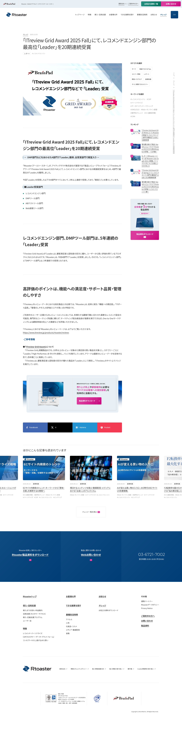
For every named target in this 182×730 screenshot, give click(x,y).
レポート (27, 53)
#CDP (149, 99)
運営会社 (121, 3)
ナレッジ (25, 34)
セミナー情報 (136, 74)
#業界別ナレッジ (136, 113)
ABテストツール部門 (34, 203)
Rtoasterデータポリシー (150, 604)
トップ (174, 74)
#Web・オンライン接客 (149, 109)
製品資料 (145, 625)
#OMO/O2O (134, 109)
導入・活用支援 (29, 605)
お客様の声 (71, 596)
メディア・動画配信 (73, 630)
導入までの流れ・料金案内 (32, 610)
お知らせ (102, 596)
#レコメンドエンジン (38, 53)
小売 (67, 623)
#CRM (132, 116)
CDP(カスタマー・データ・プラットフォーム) (38, 637)
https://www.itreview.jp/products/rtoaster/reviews (46, 332)
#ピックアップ (57, 497)
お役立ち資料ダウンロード (108, 610)
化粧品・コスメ (71, 626)
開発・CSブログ (137, 79)
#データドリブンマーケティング (141, 106)
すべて (134, 69)
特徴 (25, 628)
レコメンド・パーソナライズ (32, 633)
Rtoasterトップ (30, 596)
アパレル (69, 619)
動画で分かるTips (145, 69)
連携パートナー (147, 601)
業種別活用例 (72, 614)
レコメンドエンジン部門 (36, 193)
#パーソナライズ (136, 102)
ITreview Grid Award (35, 346)
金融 (67, 633)
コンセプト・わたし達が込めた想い (35, 640)
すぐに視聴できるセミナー (140, 84)
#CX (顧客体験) (150, 113)
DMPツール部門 (32, 198)
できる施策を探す (73, 605)
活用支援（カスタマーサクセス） (34, 614)
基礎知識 (148, 79)
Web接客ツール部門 (34, 208)
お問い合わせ (147, 620)
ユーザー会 (27, 620)
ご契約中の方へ (133, 3)
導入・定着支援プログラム (32, 617)
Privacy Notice (147, 608)
